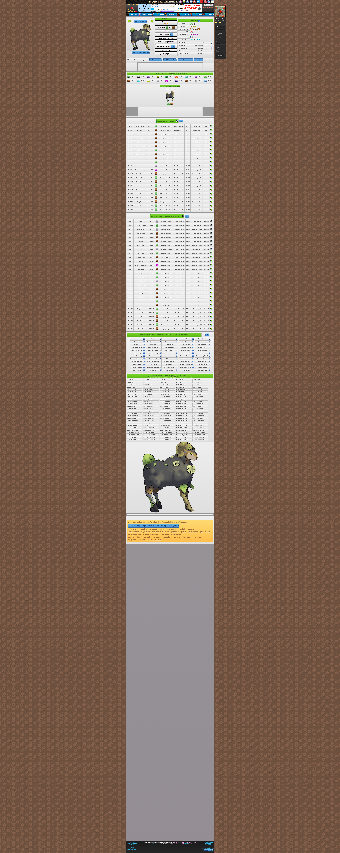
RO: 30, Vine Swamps (155, 59)
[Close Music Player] (225, 5)
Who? (173, 46)
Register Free (208, 843)
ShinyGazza (201, 50)
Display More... (199, 59)
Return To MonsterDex (141, 21)
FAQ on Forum (131, 850)
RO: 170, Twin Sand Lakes (185, 59)
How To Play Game (132, 849)
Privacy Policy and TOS (178, 843)
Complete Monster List (132, 843)
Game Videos (208, 844)
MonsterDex (132, 845)
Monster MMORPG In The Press (189, 842)
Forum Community (208, 842)
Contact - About (177, 842)
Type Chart (131, 848)
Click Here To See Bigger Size (141, 52)
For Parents (132, 842)
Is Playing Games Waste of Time (132, 10)
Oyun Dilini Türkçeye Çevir (132, 5)
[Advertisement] (170, 8)
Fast (171, 34)
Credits (190, 843)
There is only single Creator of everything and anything (154, 525)
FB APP (186, 843)
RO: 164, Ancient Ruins (169, 59)
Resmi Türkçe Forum (208, 845)
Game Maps (132, 844)
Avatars (132, 847)
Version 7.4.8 (208, 4)
